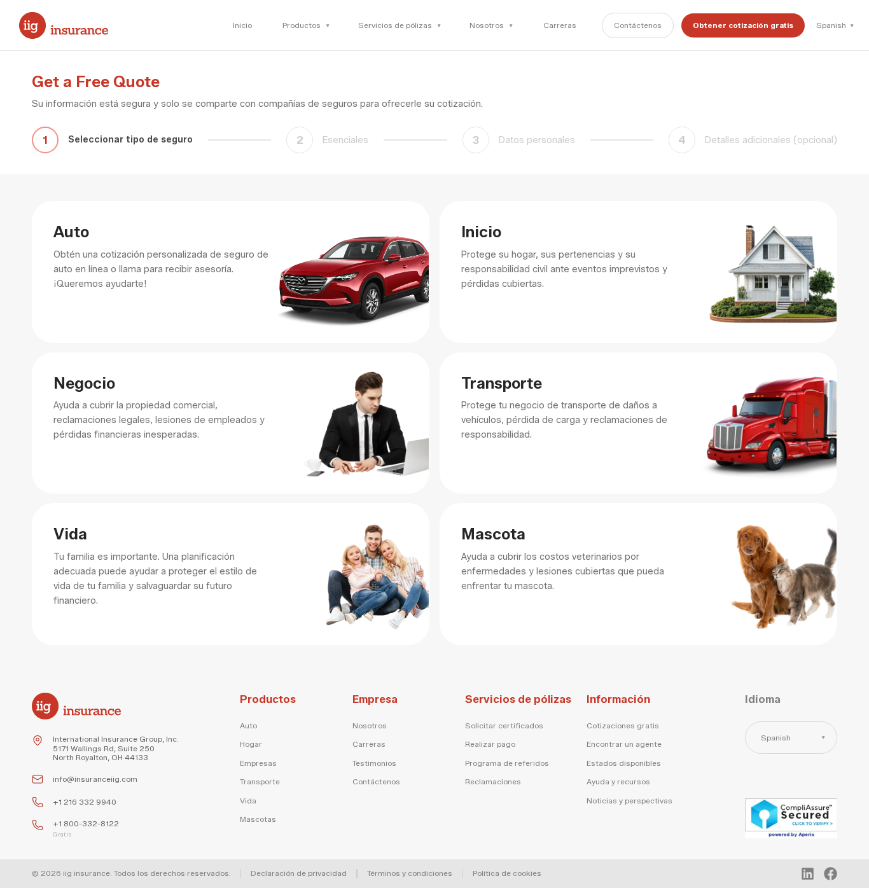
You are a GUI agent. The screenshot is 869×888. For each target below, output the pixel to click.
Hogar (251, 744)
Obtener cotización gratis (743, 25)
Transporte (260, 781)
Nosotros (369, 725)
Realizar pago (490, 744)
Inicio (242, 25)
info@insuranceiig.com (95, 779)
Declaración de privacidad (299, 873)
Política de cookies (507, 873)
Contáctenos (638, 25)
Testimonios (374, 763)
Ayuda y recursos (618, 781)
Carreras (559, 25)
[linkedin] (807, 873)
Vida (248, 800)
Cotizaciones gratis (623, 725)
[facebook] (830, 873)
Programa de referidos (507, 763)
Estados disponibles (624, 763)
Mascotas (258, 819)
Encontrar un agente (624, 744)
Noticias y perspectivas (629, 800)
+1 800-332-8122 (86, 823)
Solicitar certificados (504, 725)
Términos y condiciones (409, 873)
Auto (248, 725)
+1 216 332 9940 (84, 802)
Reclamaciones (493, 781)
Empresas (258, 763)
